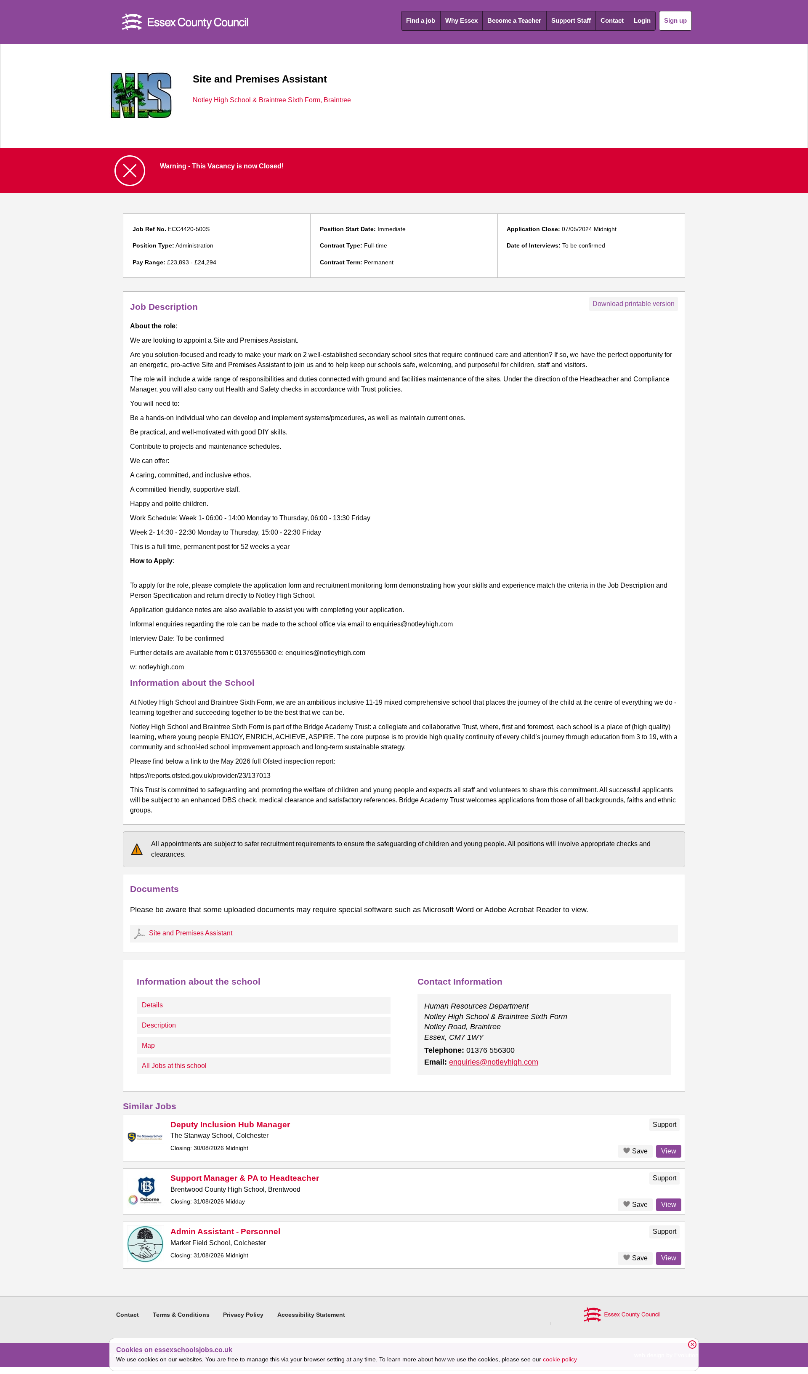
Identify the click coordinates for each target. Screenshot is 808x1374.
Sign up (675, 20)
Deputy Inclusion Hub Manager (230, 1124)
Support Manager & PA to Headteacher (244, 1178)
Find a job (420, 20)
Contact (612, 20)
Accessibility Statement (311, 1314)
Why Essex (461, 20)
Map (148, 1045)
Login (642, 20)
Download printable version (634, 303)
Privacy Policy (243, 1314)
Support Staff (571, 20)
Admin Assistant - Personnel (225, 1231)
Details (152, 1005)
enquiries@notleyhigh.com (493, 1062)
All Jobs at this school (174, 1065)
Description (159, 1025)
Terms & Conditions (181, 1314)
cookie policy (560, 1359)
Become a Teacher (514, 20)
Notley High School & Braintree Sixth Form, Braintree (272, 100)
